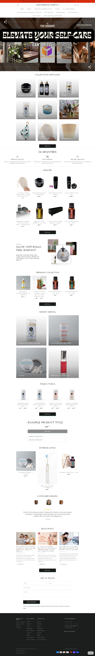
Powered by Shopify (20, 650)
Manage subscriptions (20, 652)
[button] (17, 5)
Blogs (28, 635)
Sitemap (29, 623)
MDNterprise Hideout (24, 648)
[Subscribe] (78, 621)
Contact (29, 632)
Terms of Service (65, 606)
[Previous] (29, 502)
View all (47, 146)
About (28, 626)
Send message (31, 602)
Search (29, 621)
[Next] (65, 502)
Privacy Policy (54, 606)
